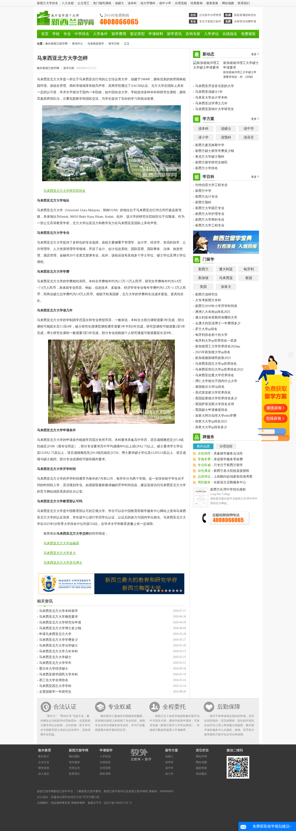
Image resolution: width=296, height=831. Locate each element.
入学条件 (100, 34)
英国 (203, 287)
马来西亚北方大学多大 (59, 553)
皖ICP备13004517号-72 (118, 802)
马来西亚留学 (95, 43)
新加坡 (203, 278)
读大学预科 (147, 3)
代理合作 (74, 768)
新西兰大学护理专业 (209, 214)
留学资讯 (174, 34)
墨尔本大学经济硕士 (53, 668)
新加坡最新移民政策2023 (213, 358)
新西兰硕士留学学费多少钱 (214, 151)
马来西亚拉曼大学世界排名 (214, 375)
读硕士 (119, 3)
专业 (67, 34)
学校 (56, 34)
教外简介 (43, 756)
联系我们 (244, 3)
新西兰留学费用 (91, 791)
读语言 (249, 137)
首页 (45, 34)
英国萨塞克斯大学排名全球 (214, 404)
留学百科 (114, 43)
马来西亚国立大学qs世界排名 (216, 363)
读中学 (249, 128)
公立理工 (83, 3)
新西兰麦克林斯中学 (209, 145)
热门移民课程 (102, 3)
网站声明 (201, 756)
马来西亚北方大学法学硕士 (58, 645)
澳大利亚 (226, 269)
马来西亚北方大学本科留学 (58, 611)
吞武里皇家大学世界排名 (213, 392)
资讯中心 (77, 43)
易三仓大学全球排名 (53, 680)
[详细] (249, 76)
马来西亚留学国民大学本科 (58, 674)
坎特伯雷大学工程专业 (211, 185)
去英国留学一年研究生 (55, 691)
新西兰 (203, 269)
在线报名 (229, 34)
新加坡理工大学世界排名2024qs (217, 346)
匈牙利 (249, 269)
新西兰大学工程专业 (209, 225)
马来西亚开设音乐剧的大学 (214, 86)
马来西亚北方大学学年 (55, 663)
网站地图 (228, 3)
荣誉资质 (43, 768)
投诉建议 (201, 773)
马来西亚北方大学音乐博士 (62, 562)
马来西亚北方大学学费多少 (58, 639)
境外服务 (74, 762)
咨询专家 (192, 34)
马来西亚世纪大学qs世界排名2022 (219, 369)
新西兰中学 (203, 191)
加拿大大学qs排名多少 (211, 427)
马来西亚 (226, 278)
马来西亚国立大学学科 (55, 686)
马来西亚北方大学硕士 (55, 657)
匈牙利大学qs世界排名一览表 (216, 340)
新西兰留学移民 (138, 791)
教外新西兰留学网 (65, 18)
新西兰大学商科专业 (209, 219)
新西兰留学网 (78, 750)
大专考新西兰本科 (208, 300)
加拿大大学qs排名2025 (211, 421)
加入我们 (43, 773)
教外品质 (203, 446)
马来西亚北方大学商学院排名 (64, 191)
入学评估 (211, 34)
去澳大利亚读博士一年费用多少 (217, 323)
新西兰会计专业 (206, 196)
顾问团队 (74, 756)
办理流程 (181, 3)
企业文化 (43, 762)
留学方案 (171, 750)
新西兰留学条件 (113, 791)
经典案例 (197, 3)
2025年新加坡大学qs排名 (212, 352)
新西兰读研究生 (206, 294)
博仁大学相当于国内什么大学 (216, 381)
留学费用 (118, 34)
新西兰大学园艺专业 (209, 208)
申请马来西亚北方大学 (55, 634)
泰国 (248, 278)
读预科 (226, 137)
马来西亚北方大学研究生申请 (60, 622)
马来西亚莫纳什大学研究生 (214, 109)
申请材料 (155, 34)
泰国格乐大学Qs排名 (210, 386)
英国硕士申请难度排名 (211, 410)
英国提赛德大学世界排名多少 (216, 398)
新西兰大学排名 (47, 3)
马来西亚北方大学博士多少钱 (60, 628)
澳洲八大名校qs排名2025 (212, 311)
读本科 (132, 3)
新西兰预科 (203, 202)
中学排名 (81, 34)
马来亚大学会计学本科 (211, 97)
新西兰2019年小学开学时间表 (216, 306)
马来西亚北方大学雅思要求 (58, 616)
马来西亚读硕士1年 (209, 91)
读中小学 (165, 3)
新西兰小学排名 (206, 168)
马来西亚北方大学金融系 (61, 543)
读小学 (203, 137)
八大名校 (68, 3)
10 (181, 591)
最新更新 (212, 3)
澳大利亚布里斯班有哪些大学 (216, 317)
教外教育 (44, 750)
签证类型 (137, 34)
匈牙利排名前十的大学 (211, 335)
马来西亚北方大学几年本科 (58, 651)
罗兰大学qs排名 (206, 329)
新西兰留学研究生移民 (211, 162)
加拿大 (226, 287)
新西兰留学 (61, 791)
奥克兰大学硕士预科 (209, 156)
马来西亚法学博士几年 (211, 103)
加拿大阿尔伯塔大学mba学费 (215, 415)
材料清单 (105, 773)
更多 (254, 54)
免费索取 (248, 34)
